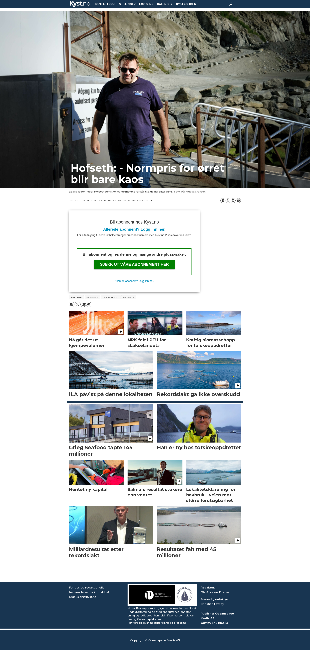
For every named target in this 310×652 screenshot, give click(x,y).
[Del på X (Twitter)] (228, 200)
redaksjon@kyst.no (82, 597)
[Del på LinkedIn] (233, 200)
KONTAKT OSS (104, 4)
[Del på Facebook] (222, 200)
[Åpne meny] (239, 4)
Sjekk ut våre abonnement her (134, 264)
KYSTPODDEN (186, 4)
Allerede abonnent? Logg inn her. (134, 229)
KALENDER (164, 4)
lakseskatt (111, 297)
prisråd (76, 297)
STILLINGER (127, 4)
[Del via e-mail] (238, 200)
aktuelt (128, 297)
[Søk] (231, 4)
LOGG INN (146, 4)
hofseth (92, 297)
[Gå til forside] (80, 4)
